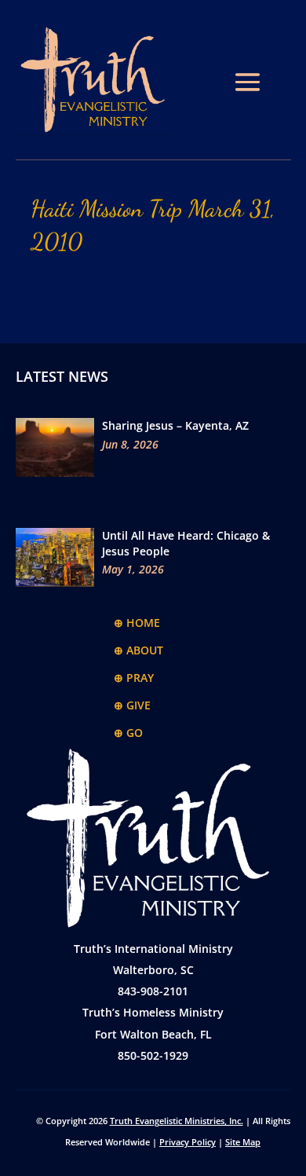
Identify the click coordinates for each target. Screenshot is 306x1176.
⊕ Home (137, 622)
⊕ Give (132, 705)
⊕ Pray (134, 677)
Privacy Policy (187, 1142)
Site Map (242, 1142)
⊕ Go (128, 732)
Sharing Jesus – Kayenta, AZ (175, 425)
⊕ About (138, 650)
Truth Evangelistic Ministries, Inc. (176, 1121)
